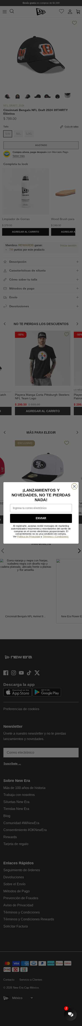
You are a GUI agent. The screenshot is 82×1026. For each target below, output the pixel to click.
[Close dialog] (74, 486)
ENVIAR (41, 518)
